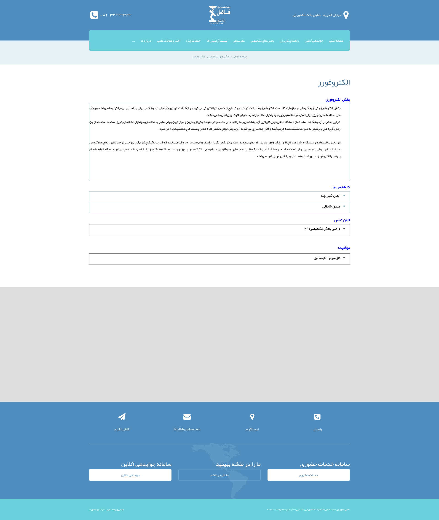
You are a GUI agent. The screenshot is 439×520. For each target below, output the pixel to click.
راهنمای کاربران (289, 40)
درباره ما (146, 40)
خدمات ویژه (193, 40)
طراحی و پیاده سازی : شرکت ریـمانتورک (106, 509)
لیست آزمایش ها (217, 40)
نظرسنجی (239, 40)
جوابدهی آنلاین (314, 40)
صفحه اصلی (336, 40)
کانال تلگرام (122, 429)
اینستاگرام (252, 429)
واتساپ (317, 429)
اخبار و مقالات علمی (168, 40)
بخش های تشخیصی (262, 40)
